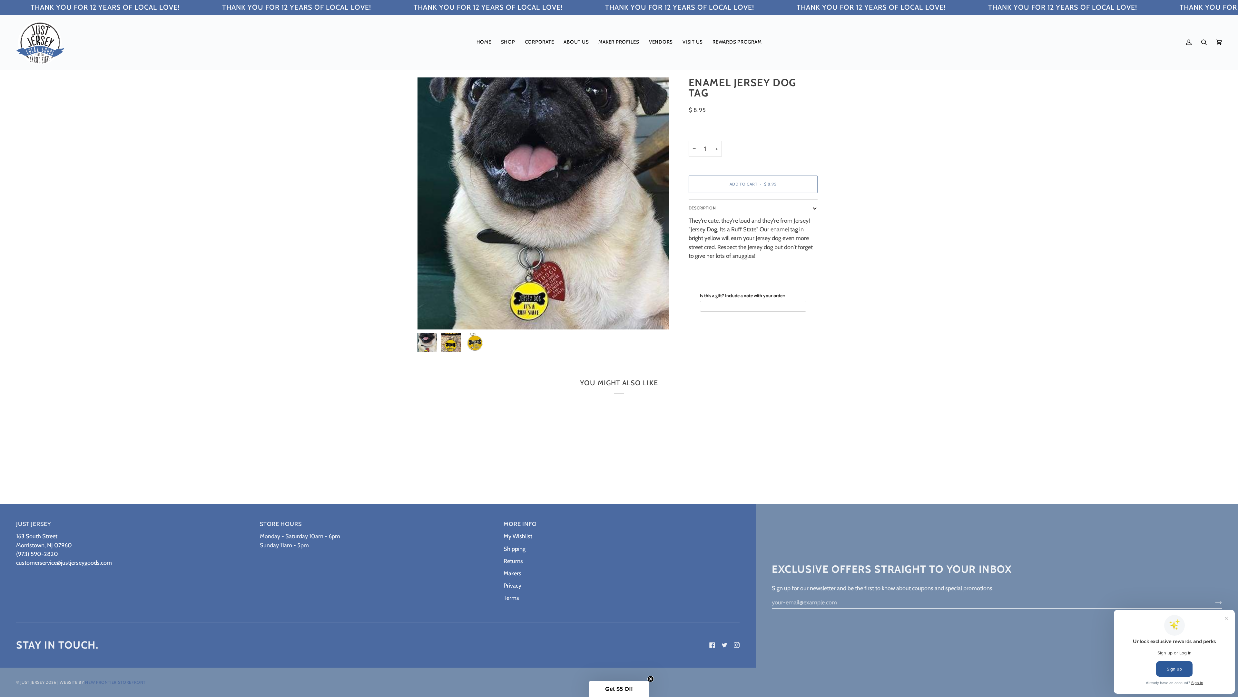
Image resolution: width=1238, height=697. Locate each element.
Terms (511, 597)
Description (702, 208)
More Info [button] (520, 524)
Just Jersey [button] (33, 524)
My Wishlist (518, 536)
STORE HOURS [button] (281, 524)
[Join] (1213, 602)
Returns (513, 561)
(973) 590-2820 (37, 554)
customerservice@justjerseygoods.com (64, 562)
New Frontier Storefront (115, 682)
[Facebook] (712, 645)
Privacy (512, 585)
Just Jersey (32, 682)
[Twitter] (724, 645)
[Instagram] (737, 645)
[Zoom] (429, 317)
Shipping (515, 548)
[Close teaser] (650, 679)
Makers (512, 573)
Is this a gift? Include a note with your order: (742, 295)
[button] (508, 42)
